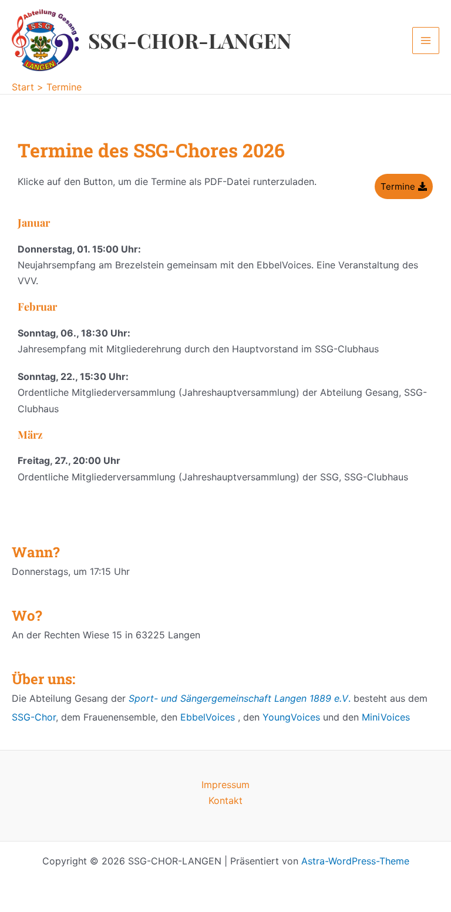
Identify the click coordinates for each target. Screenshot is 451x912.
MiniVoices (386, 717)
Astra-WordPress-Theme (355, 861)
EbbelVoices (207, 717)
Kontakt (225, 800)
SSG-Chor (34, 717)
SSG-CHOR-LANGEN (189, 40)
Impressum (225, 784)
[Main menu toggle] (425, 40)
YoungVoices (291, 717)
